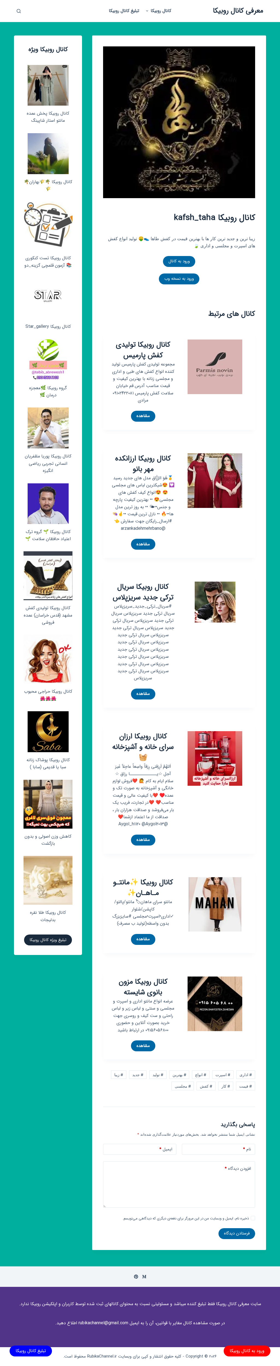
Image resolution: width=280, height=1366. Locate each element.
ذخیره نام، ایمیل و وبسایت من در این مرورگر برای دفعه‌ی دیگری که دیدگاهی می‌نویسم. (185, 1218)
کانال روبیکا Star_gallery (48, 326)
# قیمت (245, 1086)
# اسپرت (222, 1074)
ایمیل (165, 1149)
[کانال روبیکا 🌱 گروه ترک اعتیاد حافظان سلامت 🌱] (48, 503)
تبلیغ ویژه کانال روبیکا (48, 940)
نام (247, 1149)
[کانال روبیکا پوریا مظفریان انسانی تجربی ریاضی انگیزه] (48, 427)
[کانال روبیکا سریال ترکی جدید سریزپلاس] (215, 601)
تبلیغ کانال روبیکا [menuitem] (124, 10)
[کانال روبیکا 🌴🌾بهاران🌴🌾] (48, 153)
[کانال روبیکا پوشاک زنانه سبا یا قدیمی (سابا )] (48, 731)
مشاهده (140, 417)
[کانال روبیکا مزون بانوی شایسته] (215, 1003)
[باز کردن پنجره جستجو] (19, 11)
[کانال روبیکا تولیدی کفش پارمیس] (215, 366)
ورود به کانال (179, 261)
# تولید (158, 1074)
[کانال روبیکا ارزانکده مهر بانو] (215, 480)
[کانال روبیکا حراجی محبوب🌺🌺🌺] (48, 659)
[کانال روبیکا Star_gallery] (48, 298)
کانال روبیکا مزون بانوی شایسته (143, 987)
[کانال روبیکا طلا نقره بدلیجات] (48, 880)
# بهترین (179, 1074)
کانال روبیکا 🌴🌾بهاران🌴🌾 (48, 185)
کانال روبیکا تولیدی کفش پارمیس (143, 350)
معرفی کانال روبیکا (238, 10)
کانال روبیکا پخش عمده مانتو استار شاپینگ (48, 117)
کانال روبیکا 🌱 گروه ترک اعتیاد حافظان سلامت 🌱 (48, 535)
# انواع (200, 1074)
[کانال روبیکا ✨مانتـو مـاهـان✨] (215, 904)
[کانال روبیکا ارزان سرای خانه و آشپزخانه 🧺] (215, 758)
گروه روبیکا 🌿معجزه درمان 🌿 (48, 391)
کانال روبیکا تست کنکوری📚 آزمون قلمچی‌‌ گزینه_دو (48, 262)
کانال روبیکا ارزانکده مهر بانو (143, 464)
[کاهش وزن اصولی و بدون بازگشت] (48, 804)
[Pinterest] (136, 1277)
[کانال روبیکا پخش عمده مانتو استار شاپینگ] (48, 85)
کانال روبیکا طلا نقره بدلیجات (48, 916)
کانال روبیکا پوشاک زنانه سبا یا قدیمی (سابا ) (48, 763)
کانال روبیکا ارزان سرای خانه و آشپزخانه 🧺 (143, 747)
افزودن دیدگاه (238, 1168)
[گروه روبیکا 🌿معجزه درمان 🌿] (48, 359)
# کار (225, 1086)
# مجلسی (183, 1086)
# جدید (137, 1074)
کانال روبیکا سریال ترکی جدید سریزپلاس (143, 592)
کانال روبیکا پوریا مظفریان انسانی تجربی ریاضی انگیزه (48, 463)
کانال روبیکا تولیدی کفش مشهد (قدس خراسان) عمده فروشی (48, 615)
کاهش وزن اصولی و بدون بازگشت (48, 840)
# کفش (206, 1086)
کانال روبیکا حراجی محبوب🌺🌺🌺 (48, 695)
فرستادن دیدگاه (237, 1233)
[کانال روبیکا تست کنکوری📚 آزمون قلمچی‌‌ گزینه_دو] (48, 226)
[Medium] (144, 1277)
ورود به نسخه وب (179, 278)
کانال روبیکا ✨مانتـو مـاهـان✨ (143, 888)
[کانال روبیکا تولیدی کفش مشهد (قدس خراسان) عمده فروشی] (48, 575)
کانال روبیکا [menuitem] (161, 10)
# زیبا (118, 1074)
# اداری (246, 1074)
